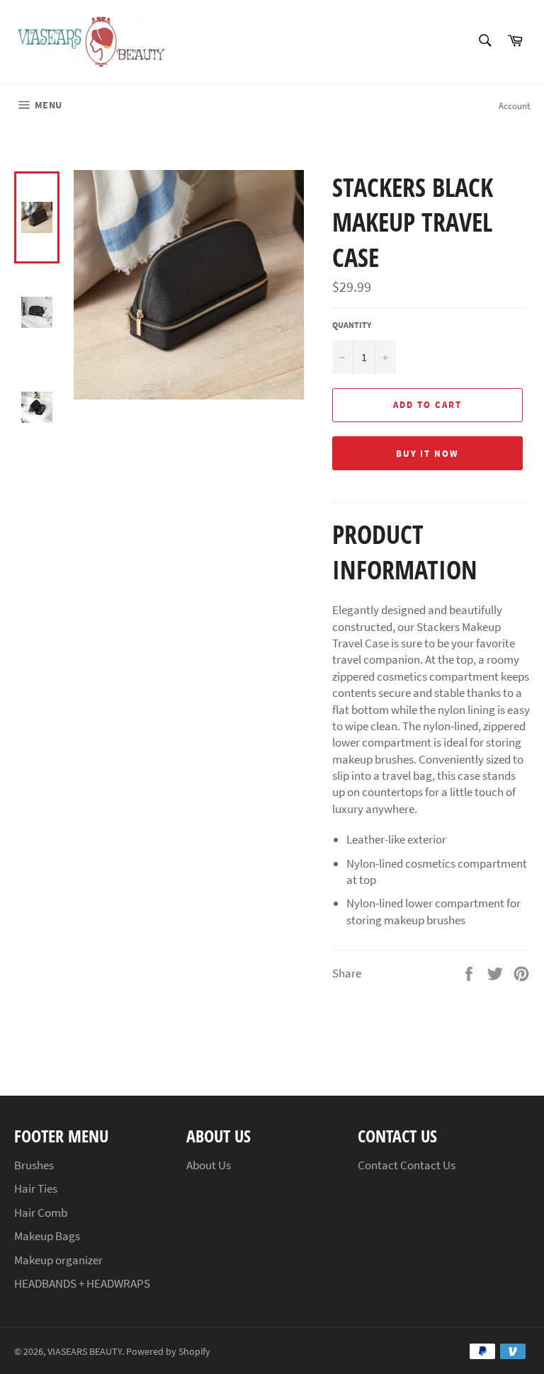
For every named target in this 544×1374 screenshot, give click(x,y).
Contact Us (427, 1165)
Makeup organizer (58, 1260)
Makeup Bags (47, 1236)
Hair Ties (35, 1188)
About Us (208, 1165)
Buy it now (428, 454)
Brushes (34, 1165)
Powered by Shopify (168, 1352)
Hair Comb (40, 1212)
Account (514, 106)
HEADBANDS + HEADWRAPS (82, 1283)
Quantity (351, 324)
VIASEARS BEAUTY (84, 1352)
